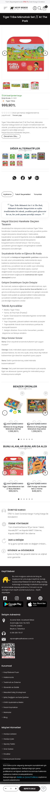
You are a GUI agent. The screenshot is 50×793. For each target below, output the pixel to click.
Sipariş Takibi (9, 744)
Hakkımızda (9, 677)
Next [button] (45, 53)
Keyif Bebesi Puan (11, 672)
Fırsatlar (7, 754)
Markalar (7, 712)
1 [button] (18, 439)
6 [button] (31, 439)
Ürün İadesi (8, 749)
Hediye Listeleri (10, 734)
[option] (25, 53)
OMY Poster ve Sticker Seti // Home (36, 487)
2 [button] (21, 439)
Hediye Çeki (9, 739)
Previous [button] (4, 53)
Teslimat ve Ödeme (12, 682)
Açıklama (7, 194)
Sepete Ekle (29, 788)
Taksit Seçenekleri (23, 194)
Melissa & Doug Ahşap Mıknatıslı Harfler (13, 428)
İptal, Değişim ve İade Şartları (16, 697)
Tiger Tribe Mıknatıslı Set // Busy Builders (13, 487)
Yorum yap (17, 115)
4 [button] (26, 439)
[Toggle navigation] (6, 8)
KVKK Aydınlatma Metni (13, 702)
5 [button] (29, 439)
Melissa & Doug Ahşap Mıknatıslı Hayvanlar (37, 428)
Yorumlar (38, 194)
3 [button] (23, 439)
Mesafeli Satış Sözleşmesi (15, 692)
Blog (5, 717)
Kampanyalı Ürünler (12, 759)
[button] (35, 8)
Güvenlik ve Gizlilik (11, 687)
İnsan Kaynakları (11, 707)
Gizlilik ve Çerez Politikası (27, 777)
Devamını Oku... (11, 136)
